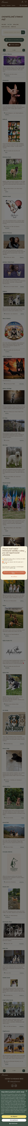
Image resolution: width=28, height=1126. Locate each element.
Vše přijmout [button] (14, 1116)
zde (14, 568)
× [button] (26, 1091)
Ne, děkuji (14, 576)
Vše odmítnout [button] (14, 1120)
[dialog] (14, 1108)
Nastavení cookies (9, 1112)
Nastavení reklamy (10, 1110)
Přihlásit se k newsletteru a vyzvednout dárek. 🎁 (14, 573)
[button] (14, 1123)
